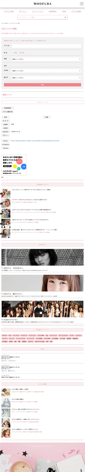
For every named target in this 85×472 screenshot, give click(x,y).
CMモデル (4, 335)
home (2, 23)
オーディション (38, 11)
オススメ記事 (41, 335)
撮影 (19, 341)
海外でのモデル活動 (39, 341)
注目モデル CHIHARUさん (8, 360)
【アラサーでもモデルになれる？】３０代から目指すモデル (29, 200)
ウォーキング (15, 212)
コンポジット (79, 335)
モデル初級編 (76, 11)
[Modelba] (42, 4)
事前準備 (69, 338)
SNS (10, 335)
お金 (22, 222)
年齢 (35, 202)
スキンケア (4, 338)
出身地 (6, 70)
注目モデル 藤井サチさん (8, 371)
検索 (42, 85)
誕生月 (6, 77)
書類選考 (24, 341)
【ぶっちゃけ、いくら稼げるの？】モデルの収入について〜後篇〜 (31, 189)
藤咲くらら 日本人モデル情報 (12, 23)
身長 (5, 66)
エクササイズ (15, 232)
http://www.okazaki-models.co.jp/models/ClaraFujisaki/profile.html (35, 141)
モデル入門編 (9, 11)
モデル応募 (62, 338)
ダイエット (23, 11)
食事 (64, 11)
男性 (15, 53)
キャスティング (53, 335)
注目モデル (30, 341)
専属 (5, 59)
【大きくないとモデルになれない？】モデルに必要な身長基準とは (31, 210)
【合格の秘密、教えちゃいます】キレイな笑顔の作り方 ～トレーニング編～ (35, 230)
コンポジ (72, 335)
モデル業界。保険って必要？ (20, 389)
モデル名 (6, 45)
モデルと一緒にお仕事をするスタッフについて (25, 409)
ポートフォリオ (30, 338)
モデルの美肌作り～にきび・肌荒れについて (25, 429)
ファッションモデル (36, 212)
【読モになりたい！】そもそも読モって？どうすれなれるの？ (30, 220)
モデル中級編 (39, 338)
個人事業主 (4, 341)
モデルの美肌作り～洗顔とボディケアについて (25, 419)
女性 (22, 53)
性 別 (5, 53)
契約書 (10, 341)
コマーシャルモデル (25, 212)
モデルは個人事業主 (18, 399)
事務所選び (53, 11)
